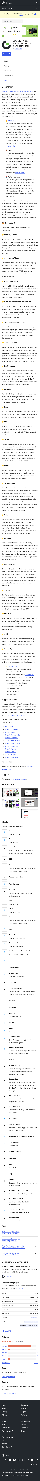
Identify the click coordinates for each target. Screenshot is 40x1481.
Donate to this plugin (9, 1393)
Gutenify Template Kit (12, 735)
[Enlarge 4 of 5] (36, 801)
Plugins (23, 1412)
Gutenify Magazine (11, 738)
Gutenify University (11, 729)
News (4, 1408)
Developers (6, 1428)
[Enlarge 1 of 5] (17, 790)
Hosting (4, 1412)
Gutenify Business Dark (13, 740)
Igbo (7, 1455)
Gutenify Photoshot (11, 757)
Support (6, 80)
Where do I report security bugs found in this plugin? (11, 1232)
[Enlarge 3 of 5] (36, 790)
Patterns (24, 1415)
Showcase (24, 1405)
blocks (31, 1322)
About (4, 1405)
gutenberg (23, 1325)
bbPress (5, 1444)
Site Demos (12, 121)
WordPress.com (8, 1437)
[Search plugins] (21, 21)
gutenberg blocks (32, 1325)
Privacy (4, 1415)
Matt (4, 1440)
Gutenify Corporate (11, 746)
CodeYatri (18, 49)
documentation (11, 146)
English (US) (34, 1317)
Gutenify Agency (10, 749)
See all (36, 1363)
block (25, 1322)
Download (6, 54)
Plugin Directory (7, 8)
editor (35, 1322)
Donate (24, 1428)
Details (6, 61)
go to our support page (18, 779)
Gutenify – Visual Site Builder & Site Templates (17, 91)
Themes (23, 1408)
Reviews (7, 66)
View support (19, 1288)
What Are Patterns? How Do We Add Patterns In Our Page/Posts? (13, 1247)
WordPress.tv (7, 1431)
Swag (24, 1431)
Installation (7, 71)
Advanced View (7, 1331)
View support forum (8, 1377)
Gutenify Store (10, 732)
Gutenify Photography (12, 743)
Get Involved (25, 1421)
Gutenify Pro (12, 666)
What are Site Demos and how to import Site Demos (11, 1254)
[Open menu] (37, 3)
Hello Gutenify (9, 726)
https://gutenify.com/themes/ (16, 715)
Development (8, 75)
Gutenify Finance (10, 752)
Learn (4, 1421)
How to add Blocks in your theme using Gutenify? (11, 1240)
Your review (6, 1363)
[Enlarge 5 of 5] (36, 811)
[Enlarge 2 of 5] (17, 801)
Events (23, 1424)
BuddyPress (7, 1447)
